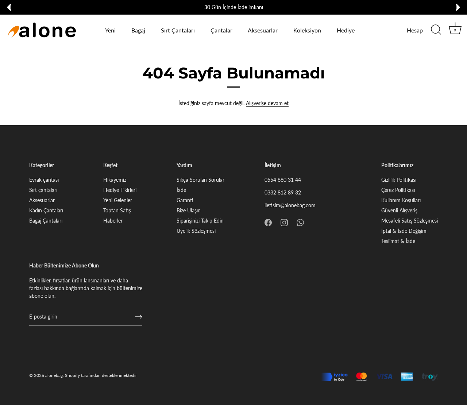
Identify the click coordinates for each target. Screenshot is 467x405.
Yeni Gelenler (117, 200)
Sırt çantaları (43, 190)
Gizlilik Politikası (398, 180)
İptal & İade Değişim (404, 231)
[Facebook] (268, 222)
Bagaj (138, 30)
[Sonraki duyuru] (457, 7)
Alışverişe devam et (267, 103)
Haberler (113, 220)
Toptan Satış (117, 210)
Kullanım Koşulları (401, 200)
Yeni (110, 30)
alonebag (54, 375)
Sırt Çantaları (178, 30)
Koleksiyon (307, 30)
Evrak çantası (44, 180)
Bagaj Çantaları (45, 220)
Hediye (346, 30)
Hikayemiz (114, 180)
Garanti (185, 200)
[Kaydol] (138, 316)
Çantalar (221, 30)
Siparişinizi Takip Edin (200, 220)
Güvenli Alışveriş (399, 210)
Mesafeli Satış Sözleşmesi (409, 220)
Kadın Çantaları (46, 210)
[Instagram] (284, 222)
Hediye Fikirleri (119, 190)
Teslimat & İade (398, 241)
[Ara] (436, 30)
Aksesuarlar (263, 30)
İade (181, 190)
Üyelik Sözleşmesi (196, 231)
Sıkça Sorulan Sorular (200, 180)
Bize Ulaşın (189, 210)
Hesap (415, 30)
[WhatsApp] (300, 222)
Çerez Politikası (398, 190)
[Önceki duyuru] (9, 7)
